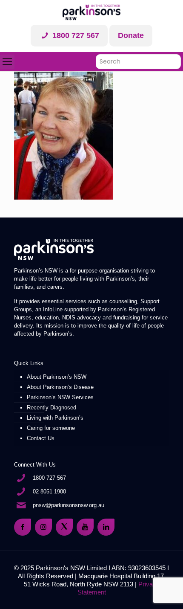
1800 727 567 (74, 35)
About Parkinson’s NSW (56, 377)
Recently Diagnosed (51, 407)
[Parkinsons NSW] (91, 12)
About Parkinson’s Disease (60, 387)
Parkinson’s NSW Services (60, 397)
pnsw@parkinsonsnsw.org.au (68, 505)
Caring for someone (51, 428)
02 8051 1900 (49, 491)
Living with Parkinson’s (55, 418)
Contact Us (40, 438)
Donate (131, 35)
